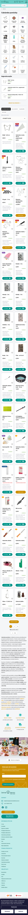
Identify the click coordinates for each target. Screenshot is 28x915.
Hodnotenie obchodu (5, 843)
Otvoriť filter (7, 118)
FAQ (2, 841)
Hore (15, 633)
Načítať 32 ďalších (14, 621)
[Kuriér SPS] (9, 896)
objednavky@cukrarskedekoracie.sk (11, 800)
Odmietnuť (7, 911)
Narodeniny (3, 872)
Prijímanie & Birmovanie (6, 878)
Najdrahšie (21, 109)
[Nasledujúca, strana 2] (14, 626)
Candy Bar (3, 853)
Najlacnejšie (15, 109)
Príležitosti (3, 866)
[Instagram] (6, 807)
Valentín (3, 885)
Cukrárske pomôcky (5, 862)
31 (17, 626)
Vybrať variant (20, 215)
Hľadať (25, 5)
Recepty (3, 839)
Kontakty (3, 826)
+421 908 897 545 (8, 803)
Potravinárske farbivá (5, 855)
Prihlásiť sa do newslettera (8, 784)
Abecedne (4, 112)
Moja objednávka (5, 845)
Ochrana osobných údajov (6, 837)
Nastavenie (14, 907)
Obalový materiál (4, 860)
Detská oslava (4, 887)
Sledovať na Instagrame (15, 760)
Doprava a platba (5, 828)
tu (21, 903)
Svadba (3, 874)
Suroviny (3, 857)
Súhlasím (20, 911)
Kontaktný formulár (8, 811)
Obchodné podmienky (6, 834)
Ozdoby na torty (4, 851)
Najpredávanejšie (6, 109)
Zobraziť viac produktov (14, 102)
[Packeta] (18, 896)
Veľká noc (3, 880)
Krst (2, 876)
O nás (2, 824)
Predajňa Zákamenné (5, 832)
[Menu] (26, 1)
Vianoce (3, 883)
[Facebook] (2, 807)
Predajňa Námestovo (5, 830)
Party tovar (3, 864)
